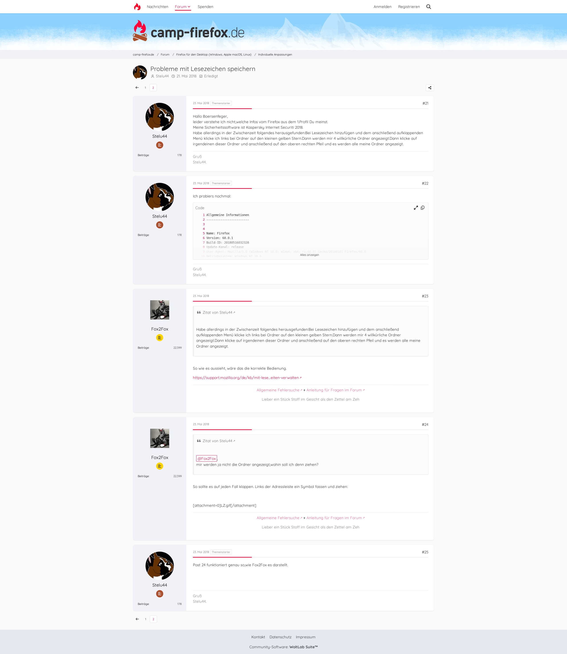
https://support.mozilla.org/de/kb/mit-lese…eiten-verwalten (246, 377)
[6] (199, 238)
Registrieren (409, 6)
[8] (199, 247)
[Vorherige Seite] (137, 87)
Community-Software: (283, 646)
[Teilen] (430, 87)
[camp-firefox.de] (283, 30)
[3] (199, 224)
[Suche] (428, 6)
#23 (425, 296)
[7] (199, 242)
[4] (199, 229)
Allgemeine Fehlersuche (278, 390)
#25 (425, 552)
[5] (199, 233)
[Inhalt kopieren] (422, 207)
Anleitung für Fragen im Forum (334, 390)
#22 (425, 183)
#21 (425, 103)
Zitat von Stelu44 (217, 312)
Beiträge (143, 155)
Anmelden (383, 6)
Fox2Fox (208, 458)
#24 (425, 424)
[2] (199, 219)
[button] (416, 207)
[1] (199, 215)
